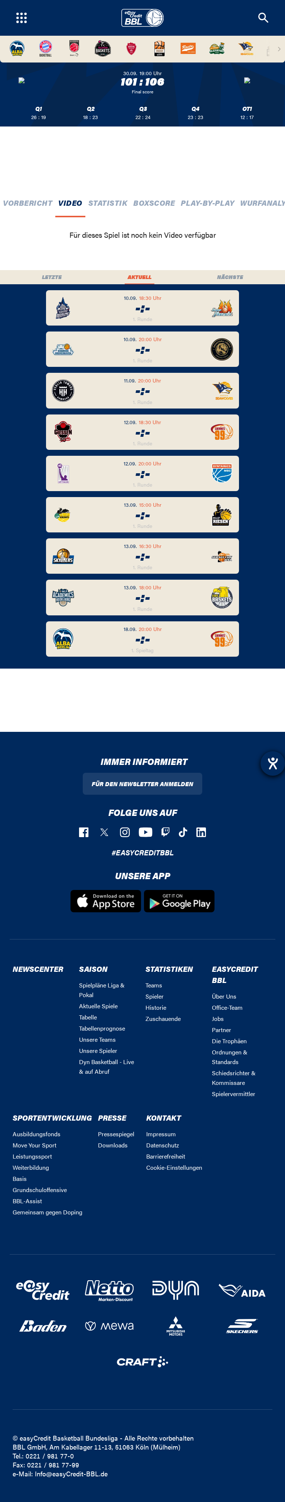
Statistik (108, 202)
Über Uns (224, 996)
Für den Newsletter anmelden (142, 783)
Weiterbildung (31, 1167)
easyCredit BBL (235, 974)
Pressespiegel (116, 1134)
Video (70, 202)
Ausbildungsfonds (36, 1134)
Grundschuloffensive (40, 1189)
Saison (93, 968)
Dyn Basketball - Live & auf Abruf (106, 1066)
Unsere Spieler (98, 1050)
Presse (112, 1117)
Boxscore (154, 202)
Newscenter (38, 968)
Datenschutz (162, 1145)
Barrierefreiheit (165, 1156)
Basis (20, 1178)
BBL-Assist (27, 1201)
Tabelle (88, 1017)
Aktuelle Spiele (98, 1006)
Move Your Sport (34, 1145)
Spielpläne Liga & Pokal (102, 990)
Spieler (154, 996)
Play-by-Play (207, 202)
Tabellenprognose (102, 1028)
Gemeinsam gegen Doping (47, 1212)
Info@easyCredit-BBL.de (71, 1473)
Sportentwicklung (52, 1117)
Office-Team (227, 1007)
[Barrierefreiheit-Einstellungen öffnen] (273, 763)
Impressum (161, 1134)
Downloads (113, 1145)
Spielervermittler (233, 1093)
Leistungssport (32, 1156)
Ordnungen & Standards (230, 1057)
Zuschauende (163, 1018)
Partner (221, 1029)
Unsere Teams (97, 1039)
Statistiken (169, 968)
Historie (155, 1007)
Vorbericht (27, 202)
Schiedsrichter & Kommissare (234, 1078)
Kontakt (163, 1117)
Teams (153, 985)
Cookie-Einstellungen (174, 1167)
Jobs (218, 1018)
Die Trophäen (229, 1041)
